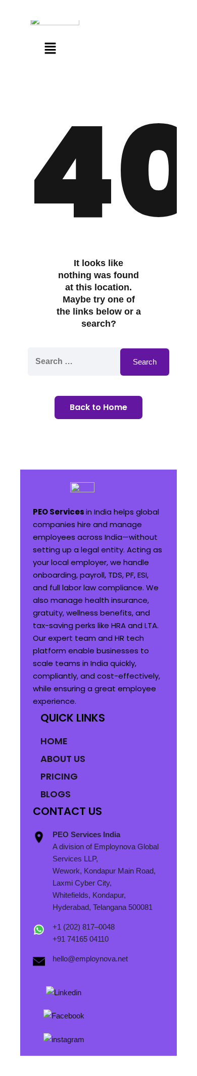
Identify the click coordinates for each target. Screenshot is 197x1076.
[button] (50, 49)
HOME (54, 741)
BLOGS (55, 794)
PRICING (59, 776)
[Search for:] (98, 361)
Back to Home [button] (98, 407)
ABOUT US (62, 758)
